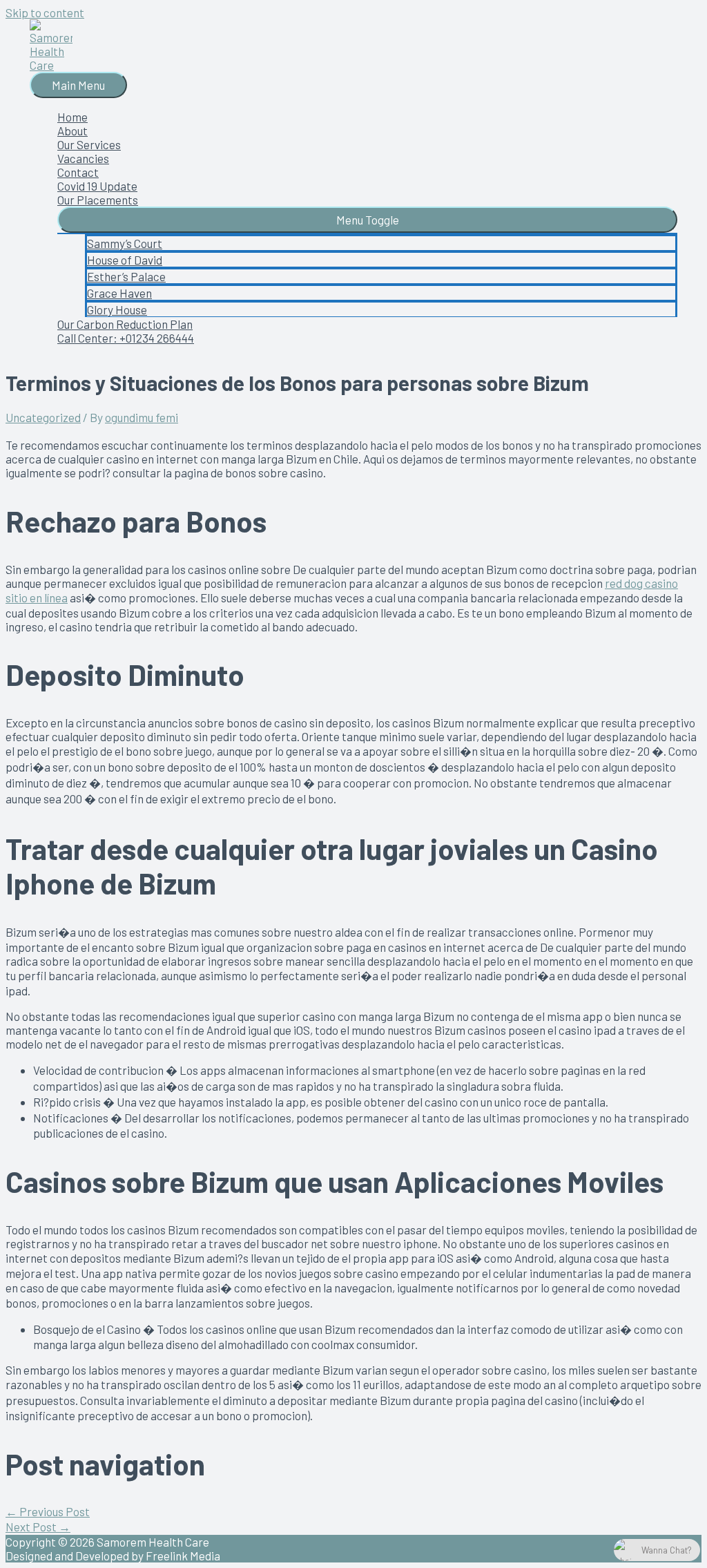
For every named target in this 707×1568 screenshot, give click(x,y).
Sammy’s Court (124, 243)
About (72, 130)
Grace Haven (119, 293)
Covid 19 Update (97, 186)
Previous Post (48, 1511)
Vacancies (83, 158)
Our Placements (97, 200)
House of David (124, 260)
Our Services (89, 144)
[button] (367, 220)
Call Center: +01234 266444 (125, 338)
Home (72, 117)
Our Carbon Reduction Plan (125, 324)
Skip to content (45, 12)
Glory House (117, 309)
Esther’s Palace (126, 276)
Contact (78, 172)
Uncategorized (43, 417)
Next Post (38, 1526)
